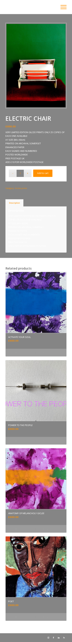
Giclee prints (21, 188)
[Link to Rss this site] (64, 637)
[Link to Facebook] (53, 637)
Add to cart (42, 173)
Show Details (50, 353)
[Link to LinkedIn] (58, 637)
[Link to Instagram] (48, 637)
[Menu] (62, 7)
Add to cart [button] (22, 353)
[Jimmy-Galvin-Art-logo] (29, 7)
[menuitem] (62, 7)
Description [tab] (14, 202)
